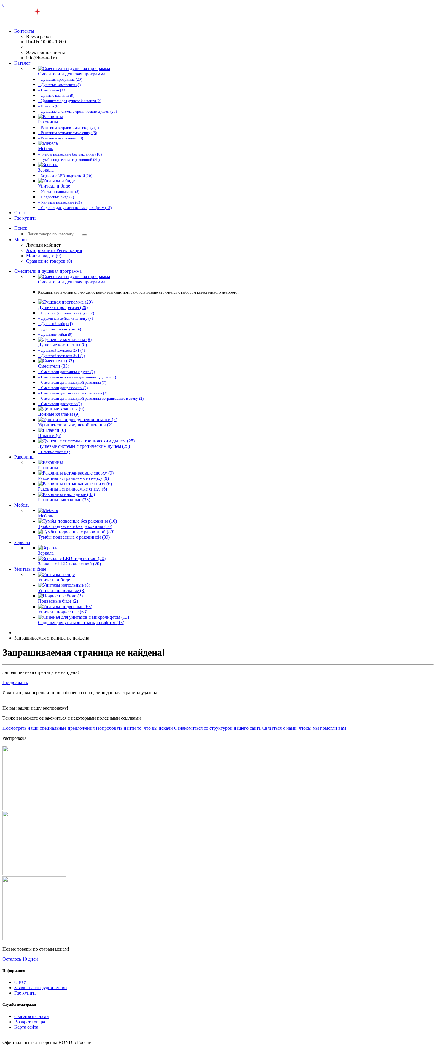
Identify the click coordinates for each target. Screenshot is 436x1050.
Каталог (22, 63)
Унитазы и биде (30, 569)
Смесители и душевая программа (48, 271)
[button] (20, 228)
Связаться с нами (31, 1016)
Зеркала (22, 542)
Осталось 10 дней (20, 959)
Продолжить (15, 682)
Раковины (24, 456)
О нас (20, 212)
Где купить (25, 218)
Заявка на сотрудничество (40, 987)
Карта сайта (26, 1027)
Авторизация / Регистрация (54, 250)
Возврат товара (29, 1021)
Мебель (21, 504)
